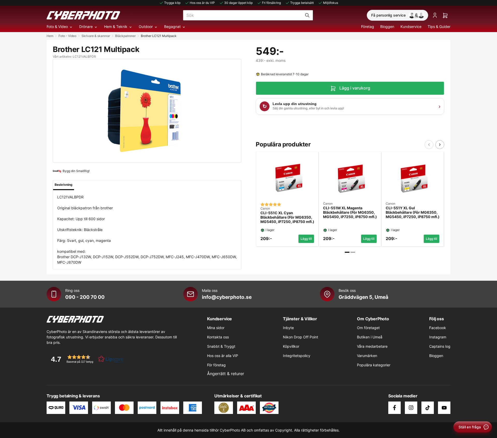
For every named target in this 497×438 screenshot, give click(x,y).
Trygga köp (172, 3)
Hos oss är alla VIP (222, 355)
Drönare (86, 26)
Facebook (437, 327)
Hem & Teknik (115, 26)
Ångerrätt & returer (225, 373)
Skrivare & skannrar (96, 36)
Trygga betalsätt (302, 3)
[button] (85, 359)
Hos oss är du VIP (202, 3)
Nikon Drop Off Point (300, 337)
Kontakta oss (218, 337)
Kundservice (410, 26)
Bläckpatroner (125, 36)
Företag (367, 26)
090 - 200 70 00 (85, 297)
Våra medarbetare (372, 346)
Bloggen (387, 26)
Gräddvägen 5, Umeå (363, 297)
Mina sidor (215, 327)
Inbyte (288, 327)
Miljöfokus (330, 3)
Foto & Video (57, 26)
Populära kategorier (373, 365)
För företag (216, 365)
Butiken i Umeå (369, 337)
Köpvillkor (291, 346)
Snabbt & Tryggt (221, 346)
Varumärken (367, 355)
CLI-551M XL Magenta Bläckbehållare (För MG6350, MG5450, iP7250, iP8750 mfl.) (350, 212)
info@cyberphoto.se (227, 297)
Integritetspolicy (296, 355)
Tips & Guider (439, 26)
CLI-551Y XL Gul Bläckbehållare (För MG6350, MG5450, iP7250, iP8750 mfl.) (413, 212)
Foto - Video (67, 36)
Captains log (439, 346)
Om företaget (368, 327)
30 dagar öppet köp (238, 3)
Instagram (437, 337)
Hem (50, 36)
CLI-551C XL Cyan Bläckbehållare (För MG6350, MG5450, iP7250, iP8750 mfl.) (287, 217)
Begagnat (172, 26)
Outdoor (146, 26)
